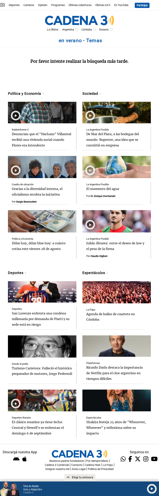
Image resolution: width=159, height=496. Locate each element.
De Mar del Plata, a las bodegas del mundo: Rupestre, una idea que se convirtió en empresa (112, 139)
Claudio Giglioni (99, 256)
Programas (58, 5)
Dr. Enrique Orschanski (103, 196)
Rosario (104, 29)
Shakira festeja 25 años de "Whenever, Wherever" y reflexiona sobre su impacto (116, 427)
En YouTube (121, 5)
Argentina (68, 29)
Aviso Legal (79, 469)
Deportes (14, 5)
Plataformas (93, 363)
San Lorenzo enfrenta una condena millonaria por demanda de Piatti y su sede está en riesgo (40, 318)
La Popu (90, 309)
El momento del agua (102, 189)
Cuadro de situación (23, 184)
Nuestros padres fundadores (66, 461)
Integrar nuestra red (57, 469)
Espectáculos (94, 273)
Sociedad (90, 93)
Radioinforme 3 (20, 129)
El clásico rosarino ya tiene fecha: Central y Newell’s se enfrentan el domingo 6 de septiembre (38, 427)
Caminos (28, 5)
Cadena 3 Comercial (57, 465)
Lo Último (52, 29)
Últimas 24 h (102, 5)
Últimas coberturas (80, 5)
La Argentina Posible (97, 129)
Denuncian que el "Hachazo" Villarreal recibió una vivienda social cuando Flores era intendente (41, 139)
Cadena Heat (92, 465)
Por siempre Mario (97, 461)
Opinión (42, 5)
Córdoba (86, 29)
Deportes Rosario (21, 417)
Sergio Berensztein (26, 201)
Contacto (76, 465)
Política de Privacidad (101, 469)
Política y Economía (25, 93)
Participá (142, 5)
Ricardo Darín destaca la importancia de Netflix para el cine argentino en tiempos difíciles (114, 373)
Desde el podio (20, 363)
